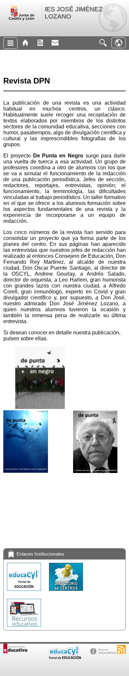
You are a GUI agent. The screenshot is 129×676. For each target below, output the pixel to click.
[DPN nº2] (93, 407)
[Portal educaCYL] (25, 592)
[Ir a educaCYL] (64, 657)
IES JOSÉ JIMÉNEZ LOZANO (74, 13)
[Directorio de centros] (66, 592)
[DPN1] (39, 407)
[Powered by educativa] (15, 649)
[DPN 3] (93, 471)
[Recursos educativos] (24, 628)
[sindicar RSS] (121, 649)
